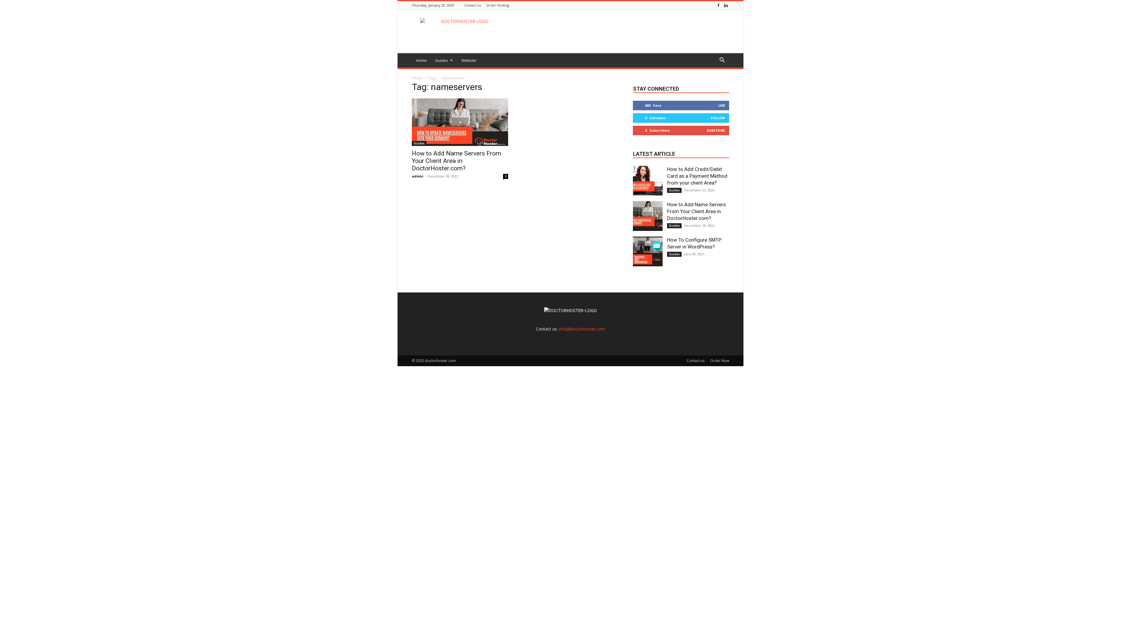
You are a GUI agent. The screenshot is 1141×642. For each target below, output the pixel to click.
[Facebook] (718, 5)
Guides (441, 60)
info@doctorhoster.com (582, 329)
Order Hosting (497, 5)
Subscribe (716, 130)
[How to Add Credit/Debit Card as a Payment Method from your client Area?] (648, 181)
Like (721, 105)
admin (417, 176)
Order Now (719, 360)
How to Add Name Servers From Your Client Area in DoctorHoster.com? (456, 161)
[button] (722, 61)
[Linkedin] (726, 5)
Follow (718, 118)
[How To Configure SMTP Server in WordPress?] (648, 251)
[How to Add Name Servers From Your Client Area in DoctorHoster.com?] (460, 122)
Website (468, 60)
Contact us (472, 5)
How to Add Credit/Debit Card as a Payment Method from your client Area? (697, 176)
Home (421, 60)
